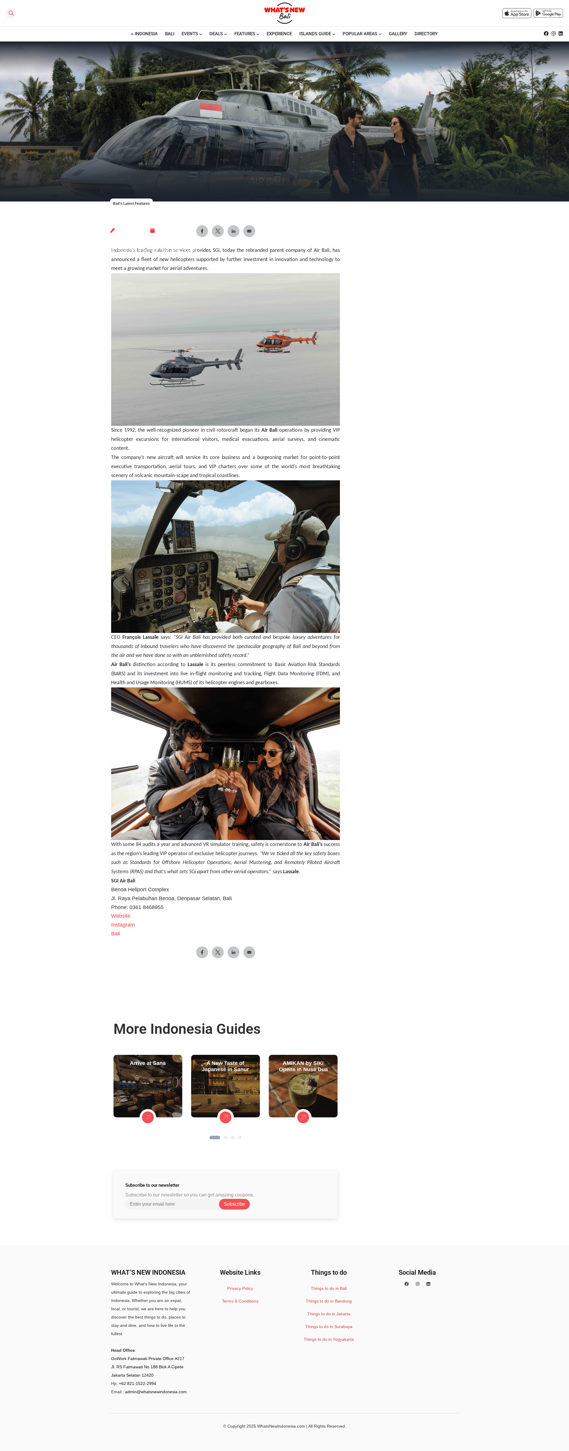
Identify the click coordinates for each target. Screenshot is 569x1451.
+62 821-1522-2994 (137, 1383)
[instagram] (417, 1284)
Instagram (123, 925)
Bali (115, 934)
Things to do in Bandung (329, 1301)
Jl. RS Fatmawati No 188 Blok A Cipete (147, 1366)
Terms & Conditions (240, 1301)
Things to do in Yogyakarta (329, 1339)
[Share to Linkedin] (233, 952)
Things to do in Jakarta (328, 1313)
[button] (215, 1137)
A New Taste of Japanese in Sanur (225, 1066)
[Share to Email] (249, 952)
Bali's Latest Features (131, 203)
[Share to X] (218, 952)
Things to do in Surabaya (328, 1326)
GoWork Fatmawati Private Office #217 (147, 1358)
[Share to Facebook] (202, 952)
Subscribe (234, 1204)
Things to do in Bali (329, 1288)
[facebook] (407, 1284)
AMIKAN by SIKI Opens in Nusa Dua (303, 1066)
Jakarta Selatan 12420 (132, 1375)
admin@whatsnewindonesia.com (156, 1391)
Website (120, 916)
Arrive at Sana (148, 1063)
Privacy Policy (240, 1288)
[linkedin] (428, 1284)
